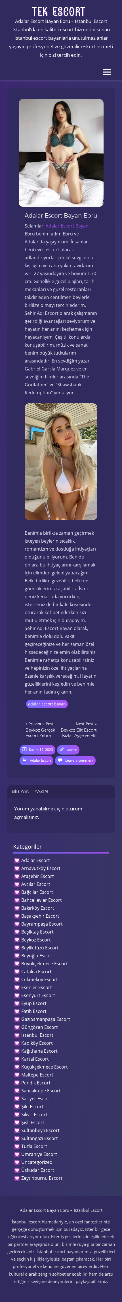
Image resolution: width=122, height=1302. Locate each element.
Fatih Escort (34, 1011)
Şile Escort (32, 1106)
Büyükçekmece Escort (44, 963)
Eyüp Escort (34, 1003)
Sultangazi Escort (39, 1138)
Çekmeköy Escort (39, 979)
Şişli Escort (32, 1122)
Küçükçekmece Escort (44, 1067)
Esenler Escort (36, 987)
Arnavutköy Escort (40, 868)
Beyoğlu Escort (37, 956)
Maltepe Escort (37, 1075)
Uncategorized (36, 1162)
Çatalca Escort (36, 971)
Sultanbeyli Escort (40, 1130)
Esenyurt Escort (38, 995)
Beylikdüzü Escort (40, 948)
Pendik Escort (36, 1083)
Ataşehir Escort (37, 876)
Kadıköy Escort (37, 1043)
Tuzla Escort (34, 1146)
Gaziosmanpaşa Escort (45, 1019)
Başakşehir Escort (40, 916)
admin (72, 749)
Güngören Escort (39, 1027)
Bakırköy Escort (37, 908)
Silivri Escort (34, 1114)
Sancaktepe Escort (41, 1091)
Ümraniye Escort (39, 1154)
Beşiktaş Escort (37, 932)
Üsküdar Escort (37, 1170)
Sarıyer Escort (36, 1098)
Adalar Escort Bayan (67, 226)
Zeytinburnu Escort (41, 1178)
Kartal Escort (35, 1059)
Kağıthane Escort (39, 1051)
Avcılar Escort (35, 884)
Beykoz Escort (36, 940)
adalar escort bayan (47, 704)
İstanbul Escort (37, 1035)
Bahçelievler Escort (41, 900)
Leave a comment (79, 760)
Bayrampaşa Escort (42, 924)
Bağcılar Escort (37, 892)
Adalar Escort (40, 760)
